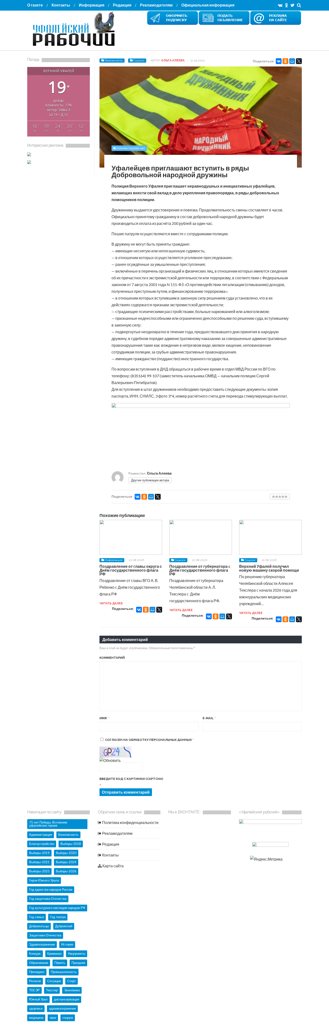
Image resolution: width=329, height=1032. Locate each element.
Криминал (54, 953)
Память (59, 963)
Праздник (78, 963)
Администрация (40, 834)
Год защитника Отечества (47, 899)
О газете (35, 5)
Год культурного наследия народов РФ (57, 908)
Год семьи (36, 917)
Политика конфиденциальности (129, 822)
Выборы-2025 (39, 871)
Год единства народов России (50, 889)
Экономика (72, 990)
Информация (91, 5)
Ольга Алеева (172, 60)
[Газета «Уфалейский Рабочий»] (75, 46)
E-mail (209, 718)
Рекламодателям (156, 5)
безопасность (114, 60)
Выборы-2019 (39, 853)
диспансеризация (66, 999)
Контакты (61, 5)
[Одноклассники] (285, 61)
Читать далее (111, 603)
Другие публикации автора (150, 480)
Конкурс (35, 953)
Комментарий (112, 658)
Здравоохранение (42, 944)
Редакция (122, 5)
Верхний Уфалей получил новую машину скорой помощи (269, 568)
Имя (104, 718)
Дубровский (63, 926)
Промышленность (64, 972)
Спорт (71, 981)
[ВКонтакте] (279, 61)
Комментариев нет (131, 148)
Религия (35, 981)
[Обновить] (110, 760)
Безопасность (68, 834)
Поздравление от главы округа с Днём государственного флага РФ (130, 570)
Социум (138, 60)
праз (53, 1017)
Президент (37, 972)
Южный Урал (38, 999)
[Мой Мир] (292, 61)
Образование (38, 963)
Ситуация (54, 981)
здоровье (36, 1008)
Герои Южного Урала (44, 880)
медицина (36, 1017)
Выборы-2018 (70, 844)
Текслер (52, 990)
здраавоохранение (62, 1008)
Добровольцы (39, 926)
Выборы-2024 (66, 862)
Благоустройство (41, 844)
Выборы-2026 (66, 871)
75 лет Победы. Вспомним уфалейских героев (48, 823)
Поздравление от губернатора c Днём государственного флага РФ (199, 570)
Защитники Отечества (45, 935)
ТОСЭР (34, 990)
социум (67, 1017)
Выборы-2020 (66, 853)
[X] (299, 61)
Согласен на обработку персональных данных (149, 740)
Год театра (58, 917)
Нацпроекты (76, 953)
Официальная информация (207, 5)
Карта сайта (113, 865)
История (67, 944)
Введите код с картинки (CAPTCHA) (131, 779)
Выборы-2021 (39, 862)
